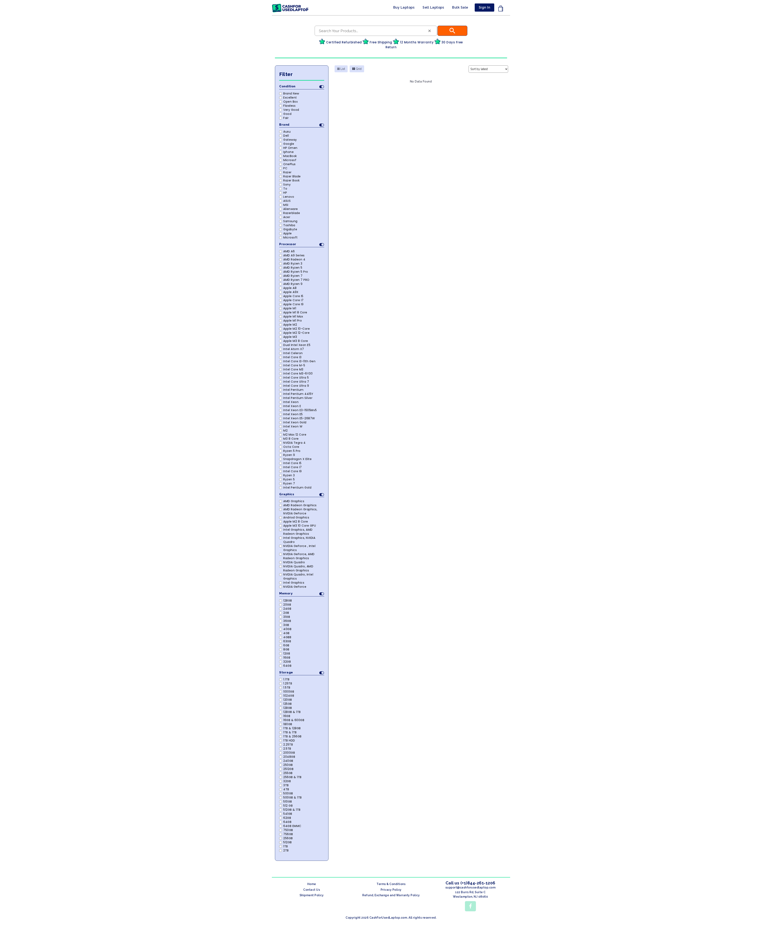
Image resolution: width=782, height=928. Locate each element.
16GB (286, 658)
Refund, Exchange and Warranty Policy (391, 895)
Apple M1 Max (293, 316)
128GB (287, 601)
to (285, 189)
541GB (287, 814)
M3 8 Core (291, 439)
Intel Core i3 (292, 357)
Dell (286, 136)
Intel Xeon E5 (293, 414)
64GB (287, 666)
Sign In (484, 7)
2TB (286, 850)
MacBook (290, 156)
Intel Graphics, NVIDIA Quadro (299, 540)
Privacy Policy (391, 889)
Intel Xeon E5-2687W (299, 418)
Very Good (291, 110)
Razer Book (291, 180)
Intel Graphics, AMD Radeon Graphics (298, 532)
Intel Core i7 (292, 467)
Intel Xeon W (292, 426)
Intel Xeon (291, 402)
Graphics (286, 494)
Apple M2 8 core (295, 521)
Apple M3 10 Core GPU (299, 526)
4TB (286, 789)
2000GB (289, 753)
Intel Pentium (293, 390)
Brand (284, 124)
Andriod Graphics (296, 517)
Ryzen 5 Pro (292, 451)
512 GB (288, 806)
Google (288, 144)
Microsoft (290, 237)
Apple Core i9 (293, 304)
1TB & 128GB (292, 728)
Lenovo (288, 197)
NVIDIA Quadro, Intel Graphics (298, 576)
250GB (288, 765)
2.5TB (287, 749)
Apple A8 (290, 288)
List (342, 68)
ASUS (287, 201)
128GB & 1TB (292, 712)
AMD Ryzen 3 (292, 263)
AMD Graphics (293, 501)
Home (311, 884)
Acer (286, 217)
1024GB (288, 696)
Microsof (289, 160)
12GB (286, 653)
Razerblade (291, 213)
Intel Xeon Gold (294, 422)
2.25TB (288, 744)
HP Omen (290, 148)
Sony (287, 184)
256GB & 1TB (292, 777)
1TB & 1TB (290, 732)
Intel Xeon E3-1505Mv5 (300, 410)
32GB (287, 662)
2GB (286, 613)
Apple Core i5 (293, 296)
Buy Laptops (404, 7)
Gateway (290, 140)
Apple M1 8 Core (295, 312)
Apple (287, 233)
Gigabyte (290, 229)
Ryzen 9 (289, 455)
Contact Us (311, 889)
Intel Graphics (293, 583)
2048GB (289, 757)
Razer (287, 172)
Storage (286, 672)
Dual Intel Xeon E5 (296, 345)
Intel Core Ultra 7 (296, 382)
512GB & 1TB (292, 810)
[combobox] (376, 31)
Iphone (288, 152)
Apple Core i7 (293, 300)
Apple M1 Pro (292, 320)
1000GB (288, 692)
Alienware (290, 209)
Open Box (290, 102)
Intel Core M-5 (294, 365)
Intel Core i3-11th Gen (299, 361)
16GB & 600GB (293, 720)
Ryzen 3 (289, 475)
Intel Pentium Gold (297, 487)
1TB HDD (289, 740)
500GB (288, 793)
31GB (286, 617)
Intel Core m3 (293, 369)
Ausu (287, 132)
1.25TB (287, 683)
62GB (287, 818)
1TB (285, 846)
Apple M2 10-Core (296, 329)
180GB (287, 724)
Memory (285, 593)
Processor (287, 244)
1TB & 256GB (292, 736)
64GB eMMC (292, 826)
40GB (287, 629)
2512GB (288, 769)
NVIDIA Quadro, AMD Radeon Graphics (298, 568)
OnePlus (289, 164)
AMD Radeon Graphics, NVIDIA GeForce (300, 511)
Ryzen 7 (289, 483)
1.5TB (286, 687)
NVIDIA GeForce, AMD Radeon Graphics (299, 556)
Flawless (289, 106)
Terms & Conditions (391, 884)
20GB (287, 605)
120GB (287, 700)
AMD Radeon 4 (294, 259)
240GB (288, 761)
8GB (286, 649)
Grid (358, 68)
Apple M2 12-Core (296, 333)
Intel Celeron (293, 353)
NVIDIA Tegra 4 (294, 443)
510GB (287, 802)
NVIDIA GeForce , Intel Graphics (299, 548)
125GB (287, 704)
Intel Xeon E (292, 406)
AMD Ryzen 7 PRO (296, 280)
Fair (286, 118)
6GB (286, 645)
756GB (288, 834)
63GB (287, 641)
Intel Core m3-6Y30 (298, 373)
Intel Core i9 (292, 471)
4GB (286, 633)
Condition (287, 86)
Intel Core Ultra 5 (296, 378)
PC (285, 168)
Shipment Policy (312, 895)
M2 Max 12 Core (294, 435)
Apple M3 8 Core (295, 341)
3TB (286, 785)
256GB (288, 838)
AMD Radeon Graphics (300, 505)
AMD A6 (289, 251)
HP (285, 193)
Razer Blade (292, 176)
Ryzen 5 (289, 479)
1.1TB (286, 679)
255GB (288, 773)
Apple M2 (290, 325)
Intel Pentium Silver (297, 398)
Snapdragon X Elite (297, 459)
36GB (287, 621)
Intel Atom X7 (293, 349)
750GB (288, 830)
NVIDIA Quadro (294, 562)
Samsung (290, 221)
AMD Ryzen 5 (292, 268)
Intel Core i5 (292, 463)
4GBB (287, 637)
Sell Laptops (433, 7)
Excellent (290, 98)
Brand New (291, 93)
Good (287, 114)
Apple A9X (291, 292)
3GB (286, 625)
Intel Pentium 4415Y (298, 394)
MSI (285, 205)
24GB (287, 609)
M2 (285, 430)
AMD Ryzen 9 (293, 284)
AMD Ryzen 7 (293, 276)
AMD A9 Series (294, 255)
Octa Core (291, 447)
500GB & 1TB (292, 797)
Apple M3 (290, 337)
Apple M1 (289, 308)
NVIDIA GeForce (294, 587)
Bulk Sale (460, 7)
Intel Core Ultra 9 (296, 386)
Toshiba (289, 225)
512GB (287, 842)
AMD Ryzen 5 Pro (295, 272)
